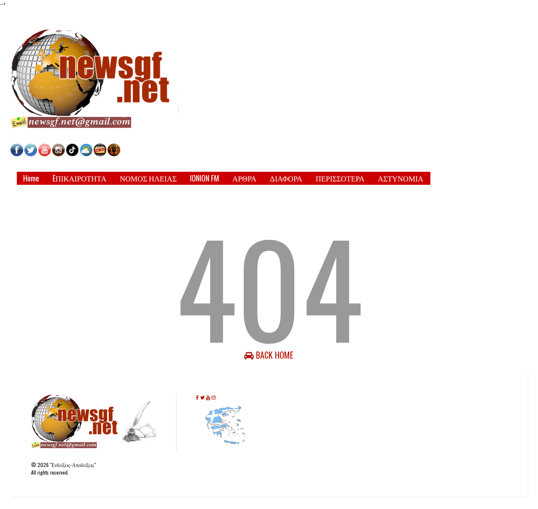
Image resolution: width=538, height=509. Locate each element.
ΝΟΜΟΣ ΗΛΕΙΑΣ (148, 178)
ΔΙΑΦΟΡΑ (286, 178)
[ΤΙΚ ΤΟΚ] (72, 153)
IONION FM (204, 178)
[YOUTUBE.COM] (45, 153)
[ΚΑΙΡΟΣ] (86, 153)
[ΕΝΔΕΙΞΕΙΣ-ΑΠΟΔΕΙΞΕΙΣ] (100, 153)
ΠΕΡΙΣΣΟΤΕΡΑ (340, 178)
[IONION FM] (114, 153)
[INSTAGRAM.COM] (58, 153)
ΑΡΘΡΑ (244, 178)
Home (31, 178)
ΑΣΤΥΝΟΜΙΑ (400, 178)
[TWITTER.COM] (30, 153)
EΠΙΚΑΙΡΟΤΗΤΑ (79, 178)
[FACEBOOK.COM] (17, 153)
